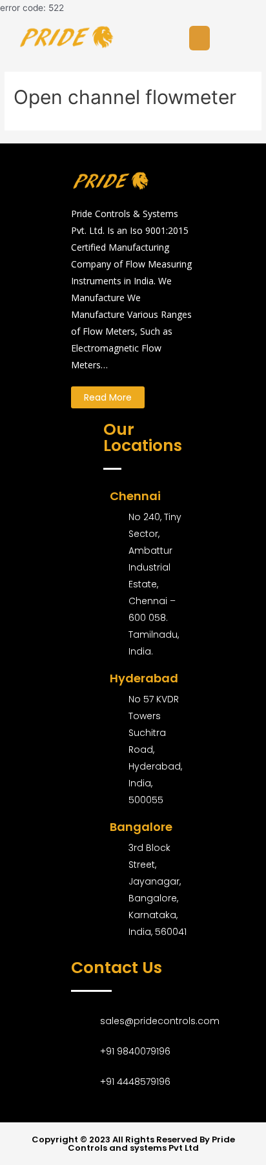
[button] (108, 397)
